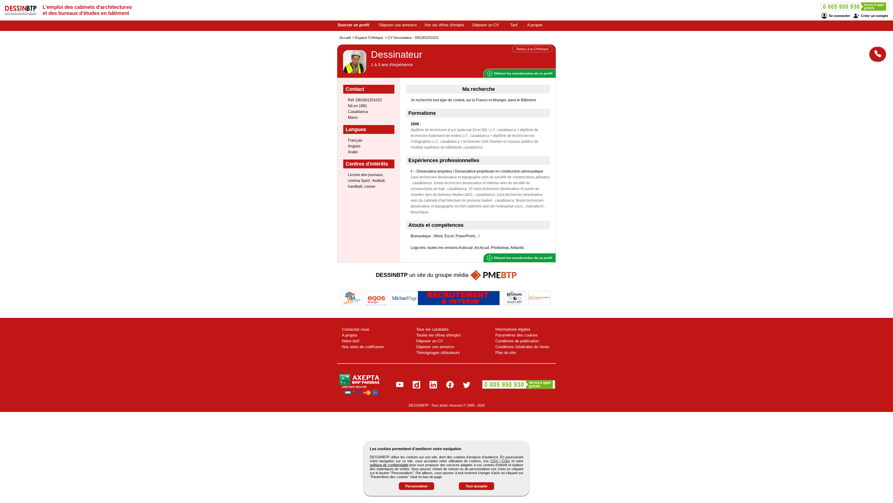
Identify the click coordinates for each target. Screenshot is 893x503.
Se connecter (839, 16)
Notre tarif (350, 341)
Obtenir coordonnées (522, 73)
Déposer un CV (485, 25)
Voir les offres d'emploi (444, 25)
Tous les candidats (432, 329)
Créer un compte (874, 16)
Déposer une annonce (398, 25)
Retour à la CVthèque (532, 49)
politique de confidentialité (389, 465)
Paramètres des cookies (516, 335)
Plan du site (505, 352)
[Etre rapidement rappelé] (876, 54)
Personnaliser (416, 486)
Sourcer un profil (353, 25)
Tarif (514, 25)
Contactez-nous (355, 329)
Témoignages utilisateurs (438, 352)
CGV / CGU (500, 461)
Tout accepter (477, 486)
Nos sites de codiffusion (363, 347)
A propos (535, 25)
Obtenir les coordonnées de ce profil (522, 258)
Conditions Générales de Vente (522, 347)
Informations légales (512, 329)
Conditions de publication (517, 341)
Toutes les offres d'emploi (438, 335)
